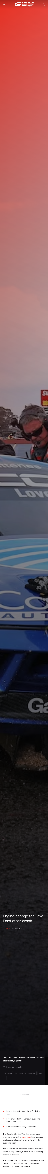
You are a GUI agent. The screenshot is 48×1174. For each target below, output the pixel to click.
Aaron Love (26, 1137)
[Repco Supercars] (24, 4)
